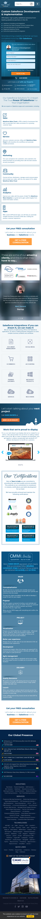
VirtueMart (22, 843)
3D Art (34, 803)
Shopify (31, 837)
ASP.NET (7, 825)
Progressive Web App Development (12, 799)
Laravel (5, 827)
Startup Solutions (19, 791)
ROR (24, 827)
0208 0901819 (10, 415)
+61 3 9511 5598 (8, 776)
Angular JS (34, 827)
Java (28, 827)
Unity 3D (8, 835)
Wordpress (14, 833)
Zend (13, 827)
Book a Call (20, 73)
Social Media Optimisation (28, 813)
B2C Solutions (9, 789)
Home (5, 850)
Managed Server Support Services (27, 807)
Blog (17, 852)
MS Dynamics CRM (28, 835)
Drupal (20, 835)
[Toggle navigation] (37, 3)
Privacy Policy (34, 903)
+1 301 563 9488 (8, 745)
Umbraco (7, 833)
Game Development (20, 803)
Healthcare (17, 789)
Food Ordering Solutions (11, 793)
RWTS (20, 465)
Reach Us (20, 901)
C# (12, 825)
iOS (34, 829)
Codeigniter (24, 837)
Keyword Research (16, 811)
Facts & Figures (33, 898)
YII (9, 827)
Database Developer (29, 831)
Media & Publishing (31, 791)
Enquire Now (18, 850)
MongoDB (25, 839)
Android (29, 829)
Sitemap (33, 850)
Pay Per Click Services (28, 809)
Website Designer (17, 831)
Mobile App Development (30, 799)
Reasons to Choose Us (10, 898)
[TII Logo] (5, 4)
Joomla (14, 835)
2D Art (29, 803)
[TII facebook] (15, 906)
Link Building (25, 811)
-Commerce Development (19, 805)
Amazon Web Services (10, 807)
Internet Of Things (14, 815)
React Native (13, 829)
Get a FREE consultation (20, 241)
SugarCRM (17, 837)
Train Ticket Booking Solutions (27, 793)
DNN (16, 825)
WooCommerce (14, 841)
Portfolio (11, 850)
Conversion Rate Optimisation (26, 819)
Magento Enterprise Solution (27, 817)
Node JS (6, 829)
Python (6, 841)
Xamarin (21, 825)
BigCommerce (31, 841)
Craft (19, 833)
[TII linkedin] (23, 906)
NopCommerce (13, 843)
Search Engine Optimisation (13, 809)
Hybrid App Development (11, 801)
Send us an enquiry (10, 420)
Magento (25, 833)
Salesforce (9, 837)
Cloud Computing (11, 819)
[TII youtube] (26, 906)
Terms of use (26, 903)
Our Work (23, 898)
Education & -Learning (28, 789)
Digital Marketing (25, 815)
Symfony (18, 827)
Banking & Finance (8, 791)
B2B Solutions (29, 787)
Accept (30, 916)
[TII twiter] (19, 906)
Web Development (8, 803)
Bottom (29, 857)
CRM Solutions (7, 805)
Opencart (32, 839)
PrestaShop (23, 841)
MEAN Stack (22, 829)
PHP (26, 825)
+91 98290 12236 (8, 768)
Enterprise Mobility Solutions (12, 813)
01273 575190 (8, 753)
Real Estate (9, 787)
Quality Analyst (17, 839)
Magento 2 (32, 833)
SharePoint (8, 839)
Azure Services (33, 805)
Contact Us (27, 850)
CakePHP (32, 825)
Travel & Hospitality (19, 787)
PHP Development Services (27, 801)
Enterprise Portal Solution (11, 817)
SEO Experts (8, 831)
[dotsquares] (20, 856)
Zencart (28, 843)
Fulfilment (22, 852)
